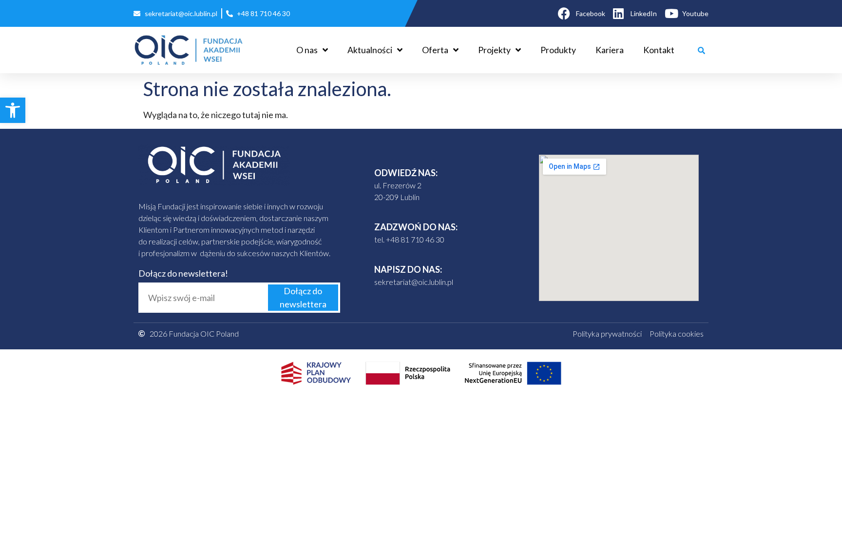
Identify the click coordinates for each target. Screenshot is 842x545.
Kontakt (658, 50)
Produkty (558, 50)
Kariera (609, 50)
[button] (12, 110)
